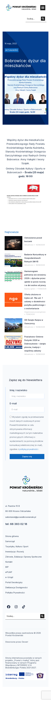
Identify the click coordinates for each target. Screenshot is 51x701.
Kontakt (8, 562)
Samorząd (10, 541)
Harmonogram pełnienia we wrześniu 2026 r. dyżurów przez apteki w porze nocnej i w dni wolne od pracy (35, 278)
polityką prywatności (29, 449)
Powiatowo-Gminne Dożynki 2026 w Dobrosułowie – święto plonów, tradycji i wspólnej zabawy (35, 344)
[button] (42, 7)
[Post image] (13, 243)
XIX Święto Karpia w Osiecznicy (33, 322)
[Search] (43, 19)
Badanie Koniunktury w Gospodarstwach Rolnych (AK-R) (35, 258)
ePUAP (8, 572)
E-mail (13, 403)
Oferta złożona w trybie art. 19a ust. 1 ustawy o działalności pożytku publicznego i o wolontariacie (34, 301)
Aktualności (28, 245)
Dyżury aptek (29, 289)
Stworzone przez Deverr (16, 642)
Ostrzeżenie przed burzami (33, 239)
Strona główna (12, 536)
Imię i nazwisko (18, 390)
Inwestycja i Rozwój (14, 551)
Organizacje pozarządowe (35, 312)
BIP (7, 567)
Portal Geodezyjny (13, 582)
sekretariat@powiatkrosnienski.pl (20, 517)
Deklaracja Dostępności (16, 587)
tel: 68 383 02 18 (16, 524)
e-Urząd (9, 577)
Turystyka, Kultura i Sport (16, 546)
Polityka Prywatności (15, 592)
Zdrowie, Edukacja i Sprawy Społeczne (23, 556)
